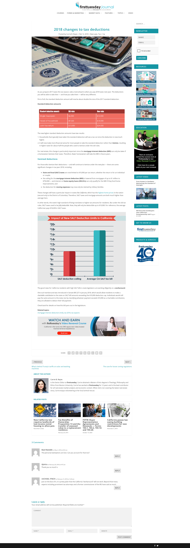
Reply (117, 456)
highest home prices (105, 193)
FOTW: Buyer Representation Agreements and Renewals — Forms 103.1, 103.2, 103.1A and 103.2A (92, 425)
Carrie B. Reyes (71, 34)
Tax (99, 34)
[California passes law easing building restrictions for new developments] (118, 410)
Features (109, 13)
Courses (60, 13)
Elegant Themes (44, 545)
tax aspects (75, 313)
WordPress (60, 545)
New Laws (93, 34)
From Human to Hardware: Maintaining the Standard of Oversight (145, 183)
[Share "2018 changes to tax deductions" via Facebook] (69, 353)
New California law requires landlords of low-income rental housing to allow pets (44, 423)
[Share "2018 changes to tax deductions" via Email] (97, 353)
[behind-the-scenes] (146, 171)
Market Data (94, 13)
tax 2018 (67, 313)
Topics (120, 13)
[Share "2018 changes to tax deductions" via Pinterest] (81, 353)
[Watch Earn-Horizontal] (82, 338)
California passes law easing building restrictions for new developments (117, 423)
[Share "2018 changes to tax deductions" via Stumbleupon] (93, 353)
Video (130, 13)
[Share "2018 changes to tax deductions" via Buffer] (89, 353)
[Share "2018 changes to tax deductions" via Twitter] (73, 353)
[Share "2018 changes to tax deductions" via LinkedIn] (85, 353)
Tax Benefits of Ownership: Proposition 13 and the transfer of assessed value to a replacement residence (69, 425)
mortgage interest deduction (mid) (50, 313)
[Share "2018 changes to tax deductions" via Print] (101, 353)
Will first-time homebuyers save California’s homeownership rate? (145, 212)
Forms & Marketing (75, 13)
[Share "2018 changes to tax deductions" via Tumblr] (77, 353)
